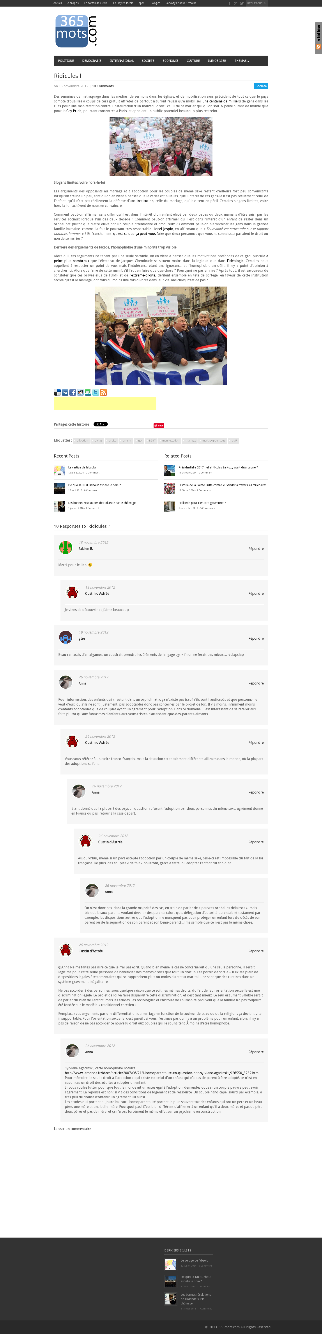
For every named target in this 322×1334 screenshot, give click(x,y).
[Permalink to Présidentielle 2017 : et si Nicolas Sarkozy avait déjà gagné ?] (169, 470)
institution (145, 201)
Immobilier (217, 60)
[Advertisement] (105, 403)
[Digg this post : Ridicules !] (65, 392)
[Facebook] (229, 3)
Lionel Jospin (162, 229)
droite (112, 440)
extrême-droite (143, 275)
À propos (73, 3)
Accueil (57, 3)
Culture (193, 60)
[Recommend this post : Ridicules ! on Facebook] (72, 392)
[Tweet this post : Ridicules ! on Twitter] (95, 392)
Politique (66, 60)
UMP (234, 440)
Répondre (256, 549)
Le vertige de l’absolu (82, 467)
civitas (98, 440)
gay (140, 440)
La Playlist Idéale (123, 3)
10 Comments (103, 86)
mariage (191, 440)
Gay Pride (73, 111)
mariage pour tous (213, 440)
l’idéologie (235, 261)
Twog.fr (155, 3)
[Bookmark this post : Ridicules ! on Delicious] (57, 392)
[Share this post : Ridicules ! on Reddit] (80, 392)
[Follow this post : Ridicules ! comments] (103, 392)
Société (148, 60)
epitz (142, 3)
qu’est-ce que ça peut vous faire (138, 234)
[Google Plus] (236, 3)
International (122, 60)
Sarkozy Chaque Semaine (181, 3)
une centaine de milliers (221, 101)
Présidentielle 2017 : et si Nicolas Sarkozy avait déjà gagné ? (218, 467)
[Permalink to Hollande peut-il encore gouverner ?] (169, 506)
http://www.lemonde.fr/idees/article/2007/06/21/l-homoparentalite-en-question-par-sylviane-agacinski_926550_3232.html (162, 1073)
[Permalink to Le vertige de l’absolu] (59, 470)
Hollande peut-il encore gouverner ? (202, 503)
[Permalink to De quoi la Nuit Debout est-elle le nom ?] (59, 488)
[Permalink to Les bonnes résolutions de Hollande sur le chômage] (59, 506)
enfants (127, 440)
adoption (82, 440)
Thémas (240, 60)
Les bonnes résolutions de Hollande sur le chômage (102, 503)
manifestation (170, 440)
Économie (171, 60)
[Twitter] (242, 3)
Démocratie (91, 60)
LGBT (152, 440)
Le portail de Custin (96, 3)
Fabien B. (86, 549)
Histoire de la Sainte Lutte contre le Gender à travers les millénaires (222, 485)
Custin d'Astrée (97, 593)
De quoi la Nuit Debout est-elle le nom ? (94, 485)
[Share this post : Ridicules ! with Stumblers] (88, 392)
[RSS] (318, 46)
